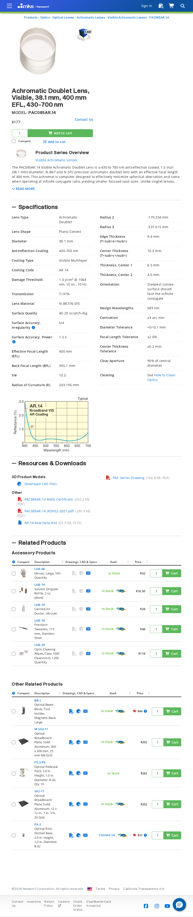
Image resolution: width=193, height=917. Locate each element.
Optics (45, 17)
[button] (179, 904)
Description (42, 562)
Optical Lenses (63, 17)
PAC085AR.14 (159, 17)
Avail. (114, 562)
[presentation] (96, 458)
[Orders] (161, 6)
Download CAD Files (40, 484)
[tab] (96, 181)
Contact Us (84, 119)
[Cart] (171, 6)
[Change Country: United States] (89, 889)
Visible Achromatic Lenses (127, 17)
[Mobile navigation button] (9, 6)
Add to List (57, 141)
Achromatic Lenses (91, 17)
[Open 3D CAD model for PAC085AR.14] (83, 35)
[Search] (182, 6)
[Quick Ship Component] (120, 591)
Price (138, 562)
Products (30, 17)
